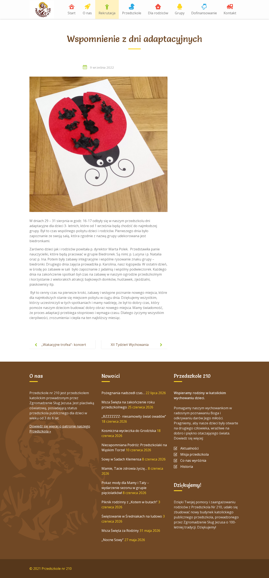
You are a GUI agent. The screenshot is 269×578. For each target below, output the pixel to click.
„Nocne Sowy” (113, 539)
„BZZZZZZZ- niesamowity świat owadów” (134, 416)
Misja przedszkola (194, 454)
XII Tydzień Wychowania (130, 344)
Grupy (180, 13)
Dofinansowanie (204, 13)
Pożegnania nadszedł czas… (123, 393)
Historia (186, 466)
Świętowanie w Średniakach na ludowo (132, 516)
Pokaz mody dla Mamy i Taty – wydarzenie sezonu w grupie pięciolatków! (125, 487)
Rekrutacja (107, 13)
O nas (87, 13)
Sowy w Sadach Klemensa (121, 459)
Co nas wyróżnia (193, 460)
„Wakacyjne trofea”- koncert (63, 344)
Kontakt (230, 13)
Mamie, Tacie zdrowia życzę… (124, 468)
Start (71, 13)
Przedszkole (131, 13)
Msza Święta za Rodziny (120, 530)
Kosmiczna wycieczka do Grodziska (129, 430)
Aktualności (189, 448)
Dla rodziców (158, 13)
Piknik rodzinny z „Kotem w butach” (129, 502)
